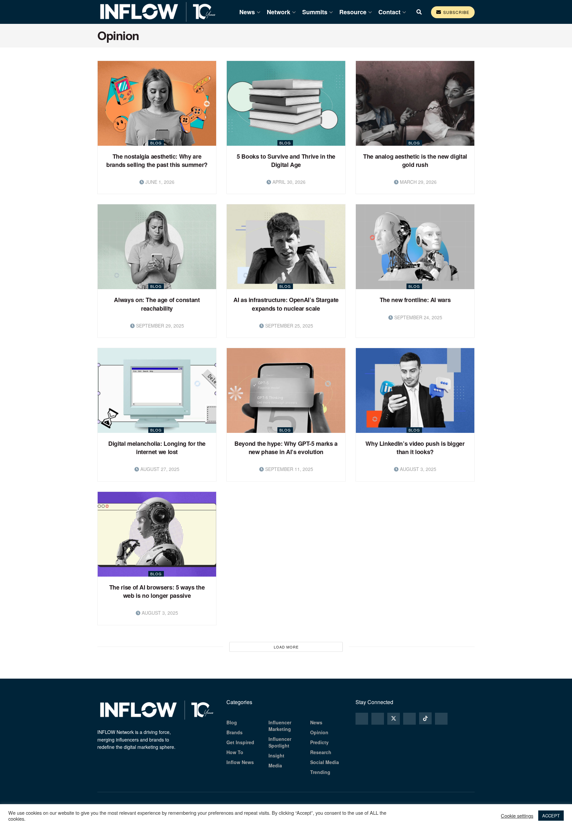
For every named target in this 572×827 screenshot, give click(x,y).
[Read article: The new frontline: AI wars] (415, 246)
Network (278, 12)
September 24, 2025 (417, 317)
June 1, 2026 (159, 182)
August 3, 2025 (417, 469)
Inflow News (240, 762)
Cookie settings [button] (517, 816)
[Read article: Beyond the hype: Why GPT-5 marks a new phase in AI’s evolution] (286, 390)
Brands (234, 732)
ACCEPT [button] (551, 815)
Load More (286, 646)
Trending (320, 772)
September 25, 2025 (288, 325)
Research (320, 752)
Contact (389, 12)
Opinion (319, 732)
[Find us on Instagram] (362, 719)
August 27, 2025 (159, 469)
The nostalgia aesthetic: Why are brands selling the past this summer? (157, 160)
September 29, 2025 (159, 325)
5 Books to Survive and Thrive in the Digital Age (286, 160)
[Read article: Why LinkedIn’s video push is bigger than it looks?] (415, 390)
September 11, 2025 (288, 469)
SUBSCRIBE (455, 12)
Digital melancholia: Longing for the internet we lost (157, 447)
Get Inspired (240, 742)
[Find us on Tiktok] (425, 718)
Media (275, 765)
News (247, 12)
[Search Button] (419, 12)
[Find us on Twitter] (393, 719)
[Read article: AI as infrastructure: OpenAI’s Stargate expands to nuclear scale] (286, 246)
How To (234, 752)
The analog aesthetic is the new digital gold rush (415, 160)
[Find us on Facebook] (377, 719)
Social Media (324, 762)
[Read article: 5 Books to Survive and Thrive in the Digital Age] (286, 103)
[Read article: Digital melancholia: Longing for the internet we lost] (157, 390)
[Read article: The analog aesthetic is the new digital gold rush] (415, 103)
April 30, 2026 (288, 182)
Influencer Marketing (279, 725)
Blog (156, 142)
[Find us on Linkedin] (409, 719)
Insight (276, 755)
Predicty (319, 742)
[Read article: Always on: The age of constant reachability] (157, 246)
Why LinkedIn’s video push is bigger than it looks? (414, 447)
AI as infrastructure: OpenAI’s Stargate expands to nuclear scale (286, 303)
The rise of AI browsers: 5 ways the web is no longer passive (157, 591)
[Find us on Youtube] (441, 719)
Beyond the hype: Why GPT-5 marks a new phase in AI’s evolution (286, 447)
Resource (352, 12)
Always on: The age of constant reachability (157, 303)
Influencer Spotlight (279, 742)
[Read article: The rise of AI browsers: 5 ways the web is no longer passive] (157, 534)
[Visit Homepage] (157, 12)
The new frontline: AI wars (415, 299)
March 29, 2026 (418, 182)
